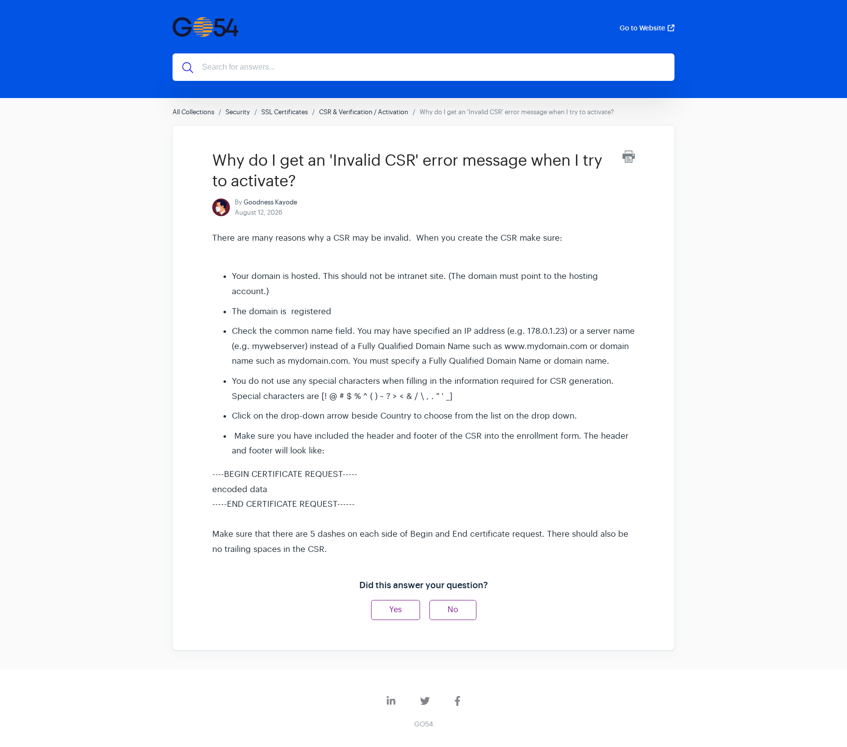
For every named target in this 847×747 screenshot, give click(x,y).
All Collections (193, 112)
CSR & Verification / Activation (363, 112)
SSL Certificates (284, 112)
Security (237, 112)
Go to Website (642, 28)
